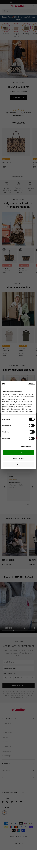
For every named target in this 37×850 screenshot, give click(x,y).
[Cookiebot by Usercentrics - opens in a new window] (26, 384)
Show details (26, 446)
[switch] (32, 425)
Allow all (18, 453)
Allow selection (18, 459)
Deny (18, 465)
